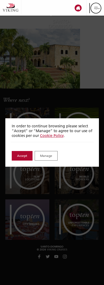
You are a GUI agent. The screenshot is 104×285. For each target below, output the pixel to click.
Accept (22, 156)
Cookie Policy (52, 135)
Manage (46, 156)
